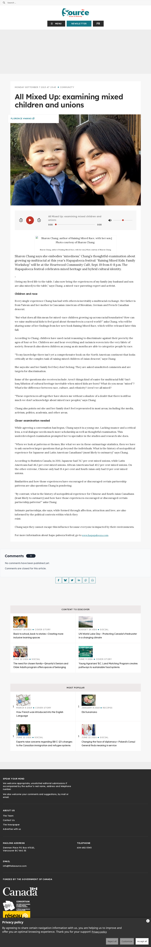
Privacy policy (99, 931)
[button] (56, 24)
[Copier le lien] (86, 580)
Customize (127, 941)
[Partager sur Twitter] (72, 580)
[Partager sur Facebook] (58, 580)
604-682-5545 (84, 847)
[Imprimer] (92, 580)
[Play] (30, 220)
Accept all (142, 941)
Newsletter (79, 23)
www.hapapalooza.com (95, 535)
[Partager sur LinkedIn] (79, 580)
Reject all (112, 941)
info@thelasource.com (15, 866)
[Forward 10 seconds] (39, 220)
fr (98, 23)
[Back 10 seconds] (20, 220)
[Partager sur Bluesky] (65, 580)
